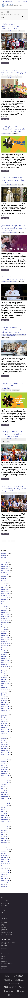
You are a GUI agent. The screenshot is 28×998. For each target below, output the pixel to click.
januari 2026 (4, 566)
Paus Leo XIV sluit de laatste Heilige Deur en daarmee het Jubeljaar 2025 (12, 180)
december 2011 (5, 871)
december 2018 (5, 729)
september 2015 (5, 804)
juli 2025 (3, 578)
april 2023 (4, 630)
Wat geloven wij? (5, 902)
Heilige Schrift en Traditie (8, 942)
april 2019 (4, 721)
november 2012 (5, 861)
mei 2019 (3, 719)
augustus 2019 (5, 714)
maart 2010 (4, 886)
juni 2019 (3, 718)
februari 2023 (5, 633)
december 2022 (5, 637)
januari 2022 (4, 658)
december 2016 (5, 775)
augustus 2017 (5, 760)
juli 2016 (3, 784)
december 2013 (5, 844)
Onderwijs (4, 965)
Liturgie (3, 956)
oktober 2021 (4, 664)
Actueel (3, 30)
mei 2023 (3, 628)
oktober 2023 (4, 618)
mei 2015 (3, 811)
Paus (2, 924)
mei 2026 (3, 559)
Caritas (6, 77)
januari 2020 (4, 704)
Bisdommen (4, 926)
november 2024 (5, 593)
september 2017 (5, 758)
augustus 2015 (5, 806)
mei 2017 (3, 765)
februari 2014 (5, 840)
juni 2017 (3, 763)
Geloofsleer (4, 945)
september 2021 (5, 666)
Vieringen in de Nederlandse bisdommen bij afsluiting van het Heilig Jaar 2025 (13, 488)
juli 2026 (3, 555)
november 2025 (5, 570)
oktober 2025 (4, 572)
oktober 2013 (4, 848)
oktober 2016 (4, 779)
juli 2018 (3, 739)
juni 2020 (3, 695)
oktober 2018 (4, 733)
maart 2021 (4, 677)
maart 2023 (4, 631)
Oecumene (4, 966)
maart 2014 (4, 838)
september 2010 (5, 882)
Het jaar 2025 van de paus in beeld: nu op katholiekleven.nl (13, 278)
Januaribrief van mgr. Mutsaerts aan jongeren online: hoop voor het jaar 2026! (13, 227)
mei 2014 (3, 834)
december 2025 (5, 568)
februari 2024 (5, 610)
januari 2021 (4, 681)
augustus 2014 (5, 828)
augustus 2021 (5, 668)
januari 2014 (4, 842)
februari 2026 (5, 564)
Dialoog (3, 968)
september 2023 (5, 620)
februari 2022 (5, 656)
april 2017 (4, 767)
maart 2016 (4, 792)
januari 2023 (4, 635)
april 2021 (4, 675)
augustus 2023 (5, 622)
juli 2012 (3, 865)
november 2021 (5, 662)
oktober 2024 (4, 595)
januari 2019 (4, 727)
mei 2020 (3, 696)
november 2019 (5, 708)
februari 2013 (5, 857)
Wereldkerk (4, 922)
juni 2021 (3, 672)
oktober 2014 (4, 825)
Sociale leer (4, 947)
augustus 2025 (5, 576)
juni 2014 (3, 832)
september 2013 (5, 849)
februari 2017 (5, 771)
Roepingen (4, 948)
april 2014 (4, 836)
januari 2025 (4, 589)
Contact (3, 907)
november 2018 (5, 731)
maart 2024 (4, 608)
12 (9, 540)
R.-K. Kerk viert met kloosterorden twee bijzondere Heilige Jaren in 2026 (13, 26)
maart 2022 (4, 654)
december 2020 (5, 683)
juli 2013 (3, 853)
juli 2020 (3, 693)
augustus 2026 (5, 553)
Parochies (3, 927)
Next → (13, 540)
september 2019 (5, 712)
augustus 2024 (5, 599)
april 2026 (4, 561)
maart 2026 (4, 563)
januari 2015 (4, 819)
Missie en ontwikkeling (7, 963)
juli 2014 (3, 830)
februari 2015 (5, 817)
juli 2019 (3, 716)
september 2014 (5, 827)
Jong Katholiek (8, 30)
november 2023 (5, 616)
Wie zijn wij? (4, 900)
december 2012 (5, 859)
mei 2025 (3, 582)
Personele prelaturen (6, 932)
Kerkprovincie (4, 921)
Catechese (4, 961)
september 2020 (5, 689)
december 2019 (5, 706)
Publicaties (4, 905)
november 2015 (5, 800)
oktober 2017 (4, 756)
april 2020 (4, 698)
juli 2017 (3, 761)
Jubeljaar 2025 (14, 30)
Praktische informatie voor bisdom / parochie (15, 1)
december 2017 (5, 752)
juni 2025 (3, 580)
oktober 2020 (4, 687)
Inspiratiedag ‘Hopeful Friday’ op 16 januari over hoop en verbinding (13, 385)
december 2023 (5, 614)
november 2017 (5, 754)
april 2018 (4, 744)
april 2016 (4, 790)
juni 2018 (3, 740)
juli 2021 (3, 670)
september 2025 (5, 574)
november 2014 (5, 823)
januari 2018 (4, 750)
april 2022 (4, 652)
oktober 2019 (4, 710)
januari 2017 (4, 773)
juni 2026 (3, 557)
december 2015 (5, 798)
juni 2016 (3, 786)
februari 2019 (5, 725)
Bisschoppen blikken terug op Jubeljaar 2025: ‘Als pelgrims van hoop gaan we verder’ (13, 434)
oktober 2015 (4, 802)
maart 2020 (4, 700)
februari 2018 (5, 748)
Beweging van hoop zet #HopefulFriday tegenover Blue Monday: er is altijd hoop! (13, 128)
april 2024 (4, 607)
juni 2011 (3, 876)
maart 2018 (4, 746)
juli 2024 (3, 601)
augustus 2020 (5, 691)
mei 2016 (3, 788)
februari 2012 (5, 869)
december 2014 (5, 821)
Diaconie (3, 960)
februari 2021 (5, 679)
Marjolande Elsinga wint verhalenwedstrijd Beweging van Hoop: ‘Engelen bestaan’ (13, 72)
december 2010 (5, 880)
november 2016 (5, 777)
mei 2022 (3, 651)
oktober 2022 (4, 641)
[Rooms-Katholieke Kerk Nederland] (12, 4)
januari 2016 (4, 796)
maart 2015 (4, 815)
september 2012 (5, 863)
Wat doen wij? (5, 903)
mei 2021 (3, 673)
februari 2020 (5, 702)
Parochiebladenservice (10, 335)
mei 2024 (3, 605)
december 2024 (5, 591)
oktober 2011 (4, 874)
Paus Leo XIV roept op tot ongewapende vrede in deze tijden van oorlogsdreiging (12, 329)
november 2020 (5, 685)
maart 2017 (4, 769)
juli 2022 (3, 647)
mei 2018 (3, 742)
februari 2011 (5, 878)
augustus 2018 (5, 737)
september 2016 (5, 781)
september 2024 (5, 597)
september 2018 (5, 735)
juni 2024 (3, 603)
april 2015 (4, 813)
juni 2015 (3, 809)
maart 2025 (4, 586)
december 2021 (5, 660)
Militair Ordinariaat (6, 934)
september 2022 (5, 643)
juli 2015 (3, 807)
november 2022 (5, 639)
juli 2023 (3, 624)
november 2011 (5, 872)
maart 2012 (4, 867)
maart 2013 (4, 855)
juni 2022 (3, 649)
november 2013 (5, 846)
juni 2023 (3, 626)
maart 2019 (4, 723)
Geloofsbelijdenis (5, 944)
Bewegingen (4, 931)
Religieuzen (4, 929)
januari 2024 (4, 612)
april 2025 (4, 584)
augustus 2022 (5, 645)
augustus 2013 (5, 851)
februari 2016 (5, 794)
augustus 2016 (5, 783)
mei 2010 (3, 884)
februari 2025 (5, 587)
